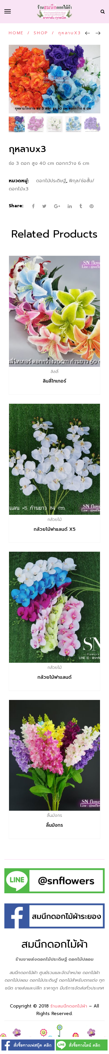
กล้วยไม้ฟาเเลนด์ (54, 677)
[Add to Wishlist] (54, 371)
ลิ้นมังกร (54, 825)
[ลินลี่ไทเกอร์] (54, 311)
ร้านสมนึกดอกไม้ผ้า (68, 1006)
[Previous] (87, 33)
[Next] (98, 33)
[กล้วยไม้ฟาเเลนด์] (54, 607)
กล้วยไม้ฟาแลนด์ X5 (55, 529)
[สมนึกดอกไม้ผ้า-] (54, 11)
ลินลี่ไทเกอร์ (54, 381)
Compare (66, 371)
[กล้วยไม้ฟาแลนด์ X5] (54, 459)
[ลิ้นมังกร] (54, 755)
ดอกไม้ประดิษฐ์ (51, 180)
